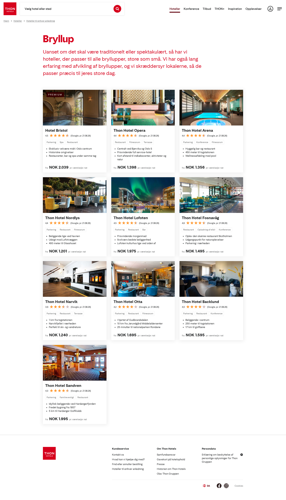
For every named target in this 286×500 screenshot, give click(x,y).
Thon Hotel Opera (129, 130)
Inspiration (235, 8)
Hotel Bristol (56, 130)
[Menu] (279, 9)
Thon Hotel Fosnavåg (200, 218)
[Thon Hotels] (10, 8)
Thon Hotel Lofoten (131, 218)
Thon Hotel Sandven (63, 385)
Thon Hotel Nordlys (62, 218)
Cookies (239, 486)
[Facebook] (219, 485)
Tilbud (207, 8)
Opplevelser (253, 8)
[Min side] (270, 9)
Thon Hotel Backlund (200, 302)
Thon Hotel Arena (197, 130)
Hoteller (175, 8)
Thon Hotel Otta (128, 302)
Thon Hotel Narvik (61, 302)
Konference (191, 8)
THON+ (219, 8)
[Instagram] (226, 485)
